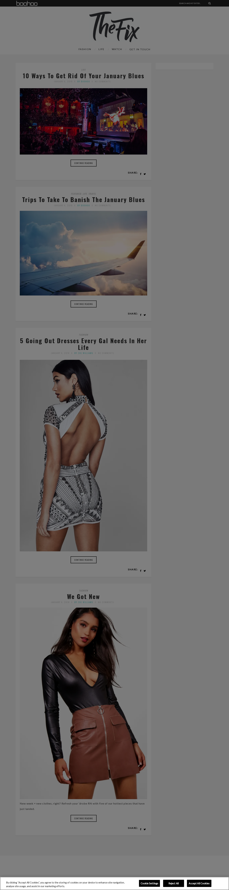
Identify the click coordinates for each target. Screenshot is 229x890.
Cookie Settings (149, 883)
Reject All (173, 883)
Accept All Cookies (199, 883)
